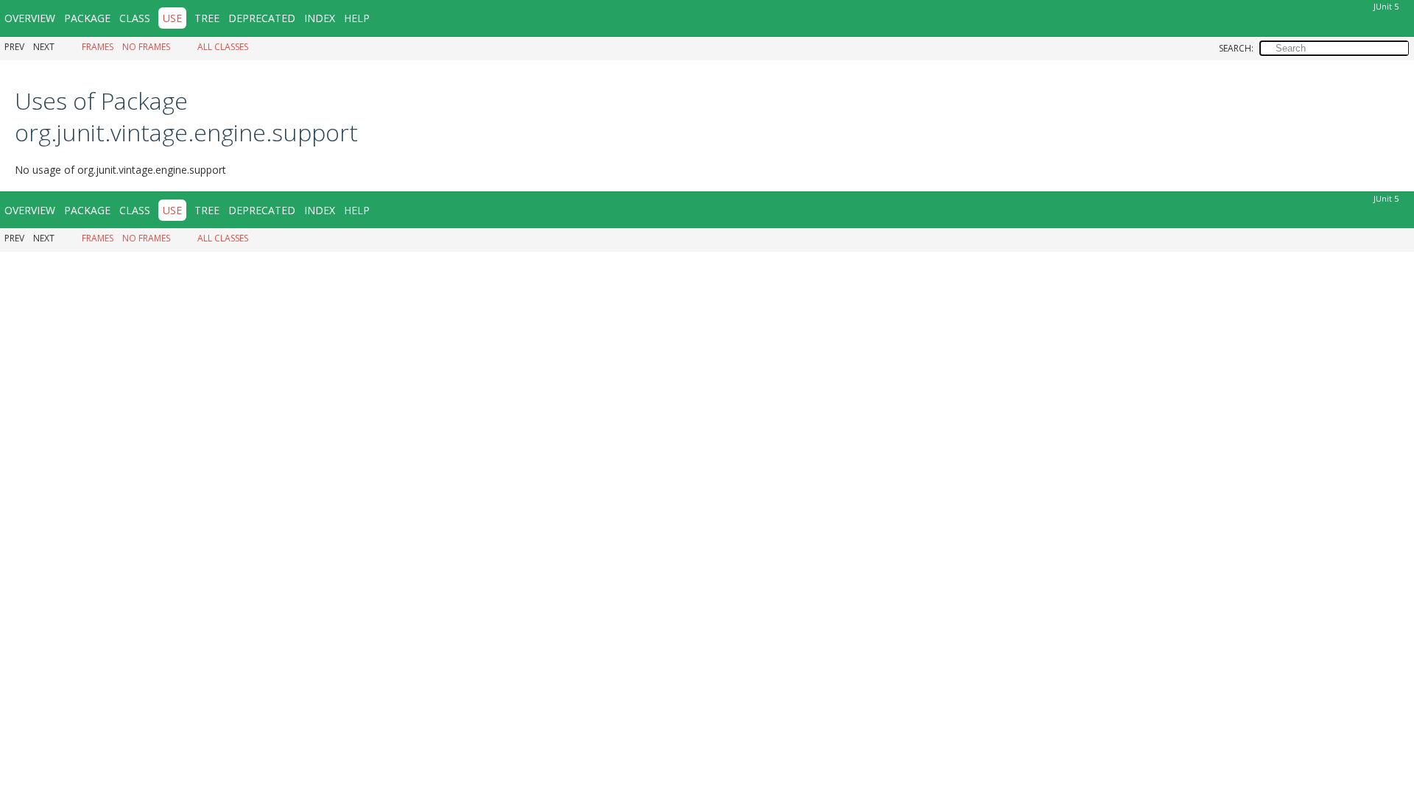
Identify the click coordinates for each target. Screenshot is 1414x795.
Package (87, 18)
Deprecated (261, 18)
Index (319, 18)
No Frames (146, 46)
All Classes (222, 46)
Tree (206, 18)
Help (357, 18)
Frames (97, 46)
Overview (29, 18)
